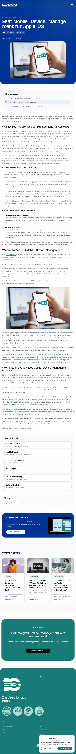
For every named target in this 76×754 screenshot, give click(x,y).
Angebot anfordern (36, 651)
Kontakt (42, 682)
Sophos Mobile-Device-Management (20, 428)
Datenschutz (5, 724)
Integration (4, 729)
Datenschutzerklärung (62, 744)
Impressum (5, 721)
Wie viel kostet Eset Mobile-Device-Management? (21, 102)
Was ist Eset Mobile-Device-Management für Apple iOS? (23, 98)
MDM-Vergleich (11, 254)
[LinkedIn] (38, 745)
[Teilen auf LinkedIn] (6, 503)
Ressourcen (7, 17)
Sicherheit (4, 732)
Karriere (42, 679)
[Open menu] (72, 5)
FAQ (41, 735)
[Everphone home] (9, 5)
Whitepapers (43, 724)
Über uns (42, 676)
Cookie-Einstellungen (7, 726)
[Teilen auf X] (12, 503)
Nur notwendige (49, 748)
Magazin (42, 729)
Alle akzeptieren (65, 748)
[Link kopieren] (17, 503)
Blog (14, 17)
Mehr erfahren (14, 532)
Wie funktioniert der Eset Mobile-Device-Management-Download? (26, 106)
